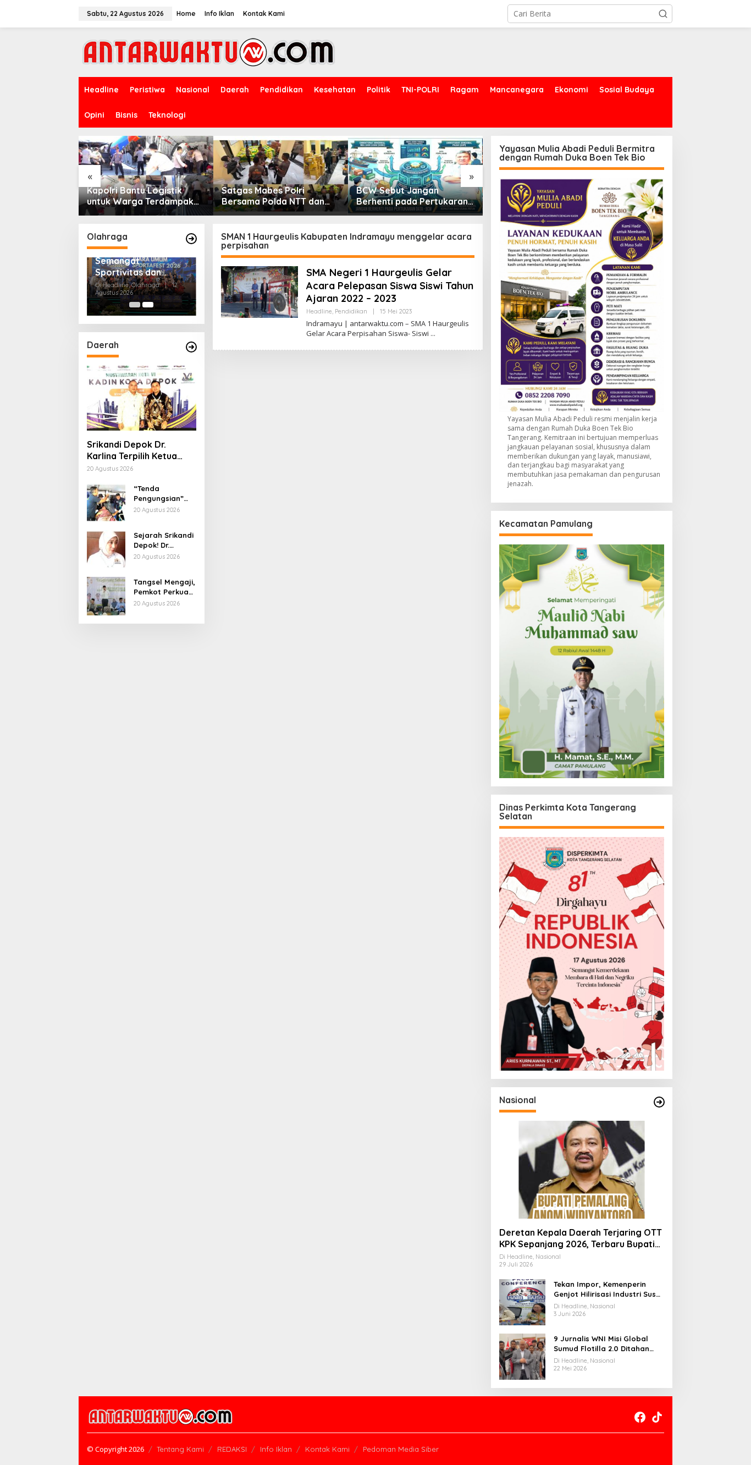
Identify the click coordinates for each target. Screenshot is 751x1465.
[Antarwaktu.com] (209, 51)
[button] (663, 13)
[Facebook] (640, 1417)
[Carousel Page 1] (134, 304)
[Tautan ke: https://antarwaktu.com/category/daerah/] (191, 347)
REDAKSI (232, 1449)
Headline (319, 311)
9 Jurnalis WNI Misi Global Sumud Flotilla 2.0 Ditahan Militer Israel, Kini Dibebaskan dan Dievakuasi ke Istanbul (607, 1343)
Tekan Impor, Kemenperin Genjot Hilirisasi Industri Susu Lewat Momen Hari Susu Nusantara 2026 (607, 1289)
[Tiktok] (657, 1417)
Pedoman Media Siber (401, 1449)
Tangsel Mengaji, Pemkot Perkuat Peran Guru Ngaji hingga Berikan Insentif (164, 587)
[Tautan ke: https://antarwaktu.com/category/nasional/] (659, 1102)
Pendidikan (351, 311)
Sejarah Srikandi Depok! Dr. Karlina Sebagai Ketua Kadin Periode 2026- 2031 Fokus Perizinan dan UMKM (164, 540)
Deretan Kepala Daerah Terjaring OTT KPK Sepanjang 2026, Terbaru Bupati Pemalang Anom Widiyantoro (580, 1238)
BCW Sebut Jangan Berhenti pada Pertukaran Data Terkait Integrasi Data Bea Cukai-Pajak (412, 196)
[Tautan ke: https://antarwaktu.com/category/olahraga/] (191, 238)
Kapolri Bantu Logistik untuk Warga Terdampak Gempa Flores (140, 196)
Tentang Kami (180, 1449)
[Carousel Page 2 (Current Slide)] (147, 304)
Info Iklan (276, 1449)
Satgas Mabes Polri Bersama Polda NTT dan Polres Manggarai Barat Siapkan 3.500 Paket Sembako (273, 196)
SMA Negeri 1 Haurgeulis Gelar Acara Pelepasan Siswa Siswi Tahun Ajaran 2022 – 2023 (389, 285)
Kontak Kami (327, 1449)
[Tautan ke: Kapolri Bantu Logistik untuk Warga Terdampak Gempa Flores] (146, 176)
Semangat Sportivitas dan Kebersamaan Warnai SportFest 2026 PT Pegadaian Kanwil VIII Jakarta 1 (137, 266)
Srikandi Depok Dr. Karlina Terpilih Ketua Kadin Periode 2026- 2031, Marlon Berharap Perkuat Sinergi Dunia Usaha (135, 450)
